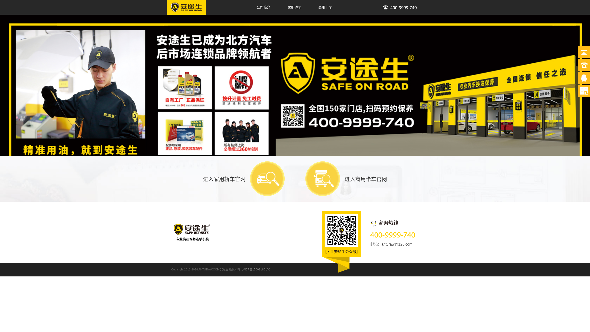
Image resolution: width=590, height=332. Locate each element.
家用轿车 (294, 7)
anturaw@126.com (396, 244)
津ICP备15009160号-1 (256, 269)
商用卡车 (325, 7)
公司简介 (263, 7)
